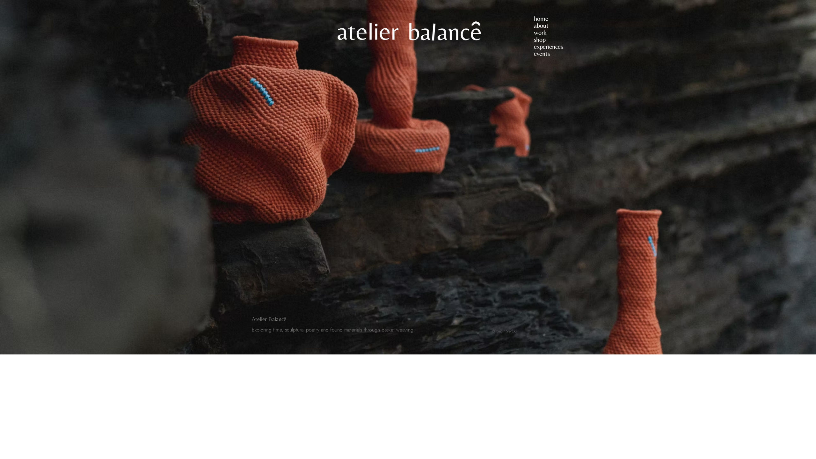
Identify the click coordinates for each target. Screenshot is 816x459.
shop (540, 39)
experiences (548, 46)
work (540, 32)
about (541, 25)
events (542, 53)
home (541, 18)
